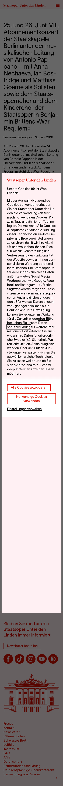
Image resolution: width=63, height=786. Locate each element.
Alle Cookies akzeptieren (29, 387)
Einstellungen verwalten (24, 409)
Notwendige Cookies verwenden (31, 399)
